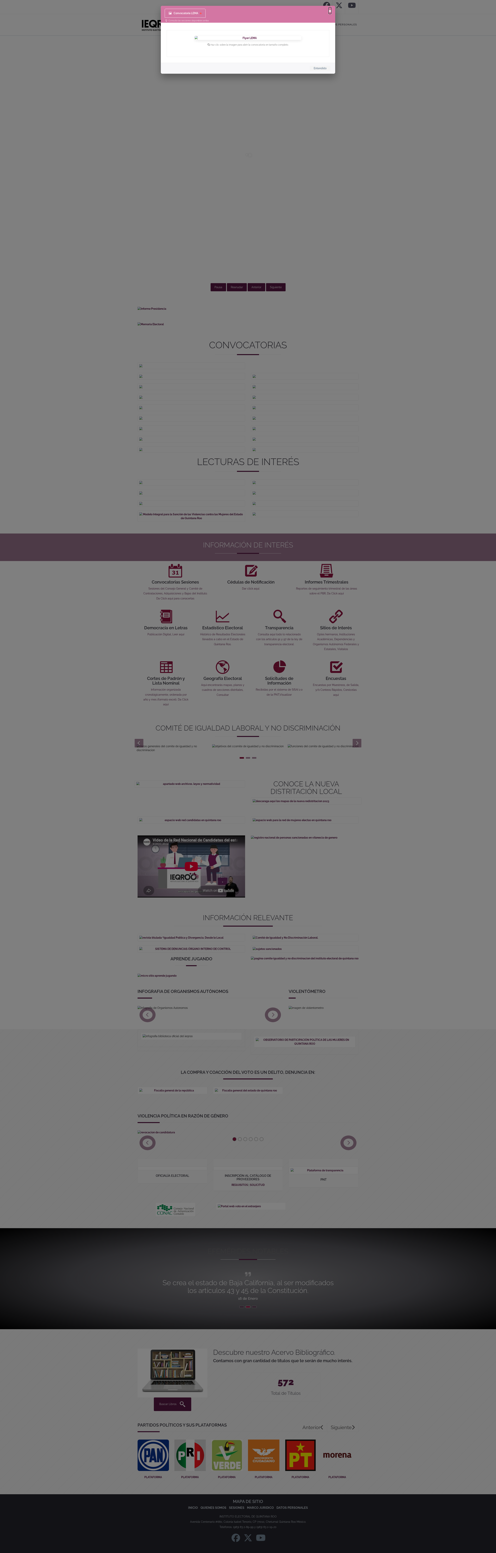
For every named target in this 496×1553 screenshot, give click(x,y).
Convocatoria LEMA (186, 13)
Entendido (320, 68)
